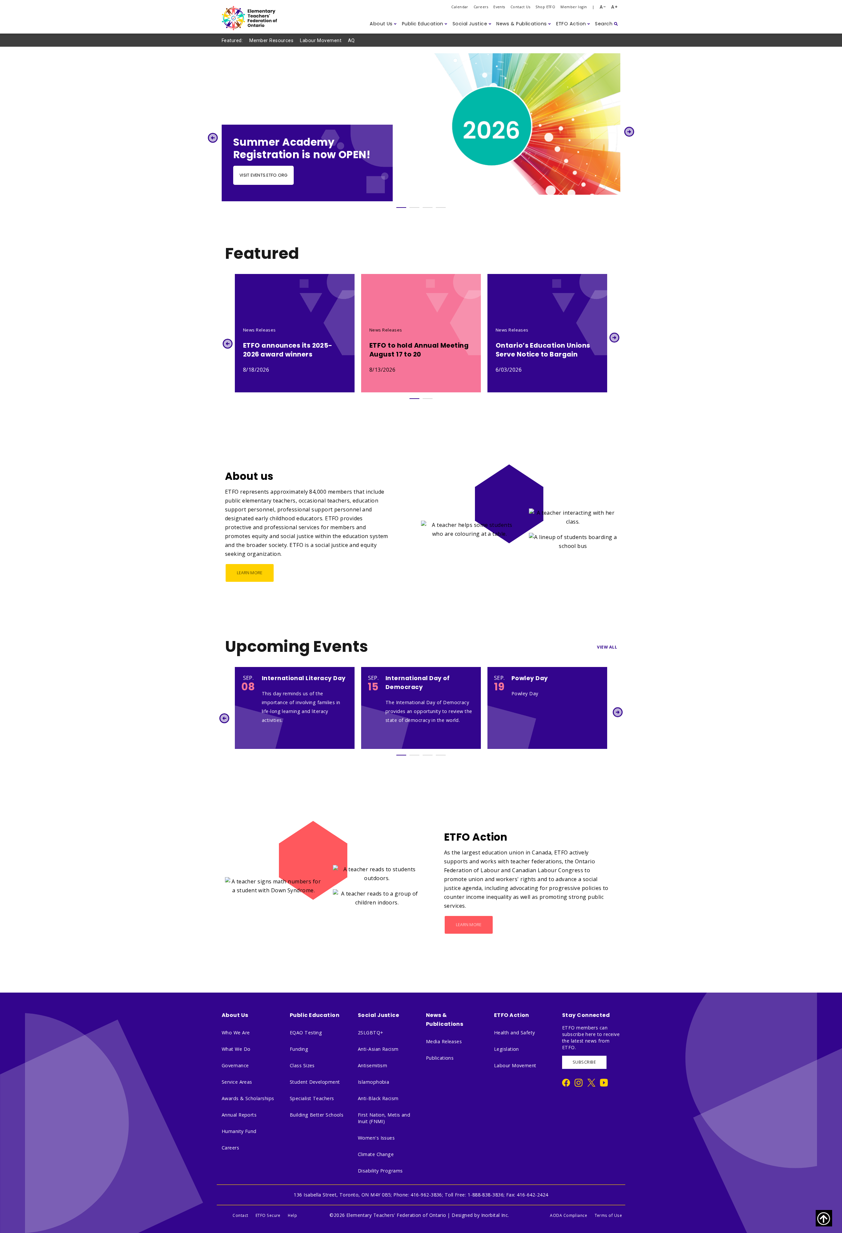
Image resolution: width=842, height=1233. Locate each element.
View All (607, 647)
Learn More (250, 573)
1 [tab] (401, 207)
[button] (383, 24)
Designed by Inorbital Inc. (480, 1215)
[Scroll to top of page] (824, 1218)
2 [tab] (414, 207)
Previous (212, 137)
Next (629, 131)
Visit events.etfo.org (263, 175)
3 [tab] (428, 207)
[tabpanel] (421, 127)
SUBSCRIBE (584, 1062)
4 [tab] (441, 207)
